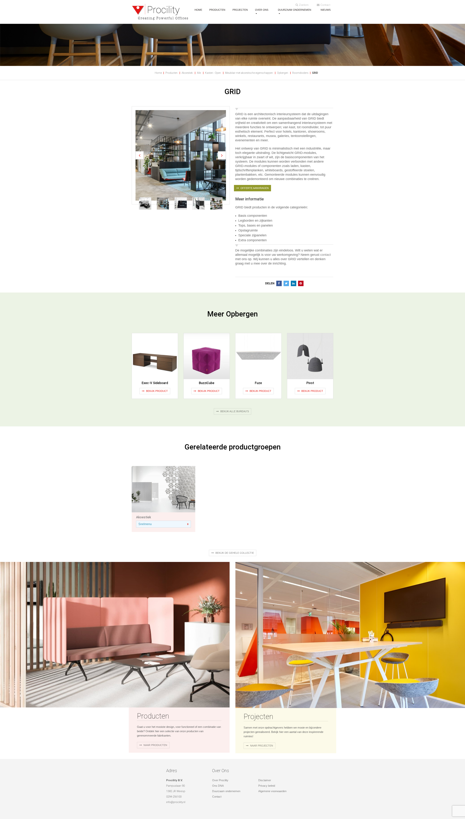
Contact (325, 4)
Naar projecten (261, 745)
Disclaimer (264, 780)
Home (158, 72)
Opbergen (282, 72)
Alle (199, 72)
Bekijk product (156, 391)
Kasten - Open (213, 72)
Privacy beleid (266, 785)
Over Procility (220, 780)
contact (325, 255)
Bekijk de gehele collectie (234, 552)
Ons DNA (218, 785)
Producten (171, 72)
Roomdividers (300, 72)
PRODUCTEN (217, 9)
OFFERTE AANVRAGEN (254, 188)
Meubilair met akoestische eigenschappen (249, 72)
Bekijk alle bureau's (234, 411)
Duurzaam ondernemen (294, 9)
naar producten (155, 745)
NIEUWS (326, 9)
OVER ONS (261, 9)
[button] (140, 155)
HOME (198, 9)
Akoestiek (187, 72)
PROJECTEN (240, 9)
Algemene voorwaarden (272, 791)
